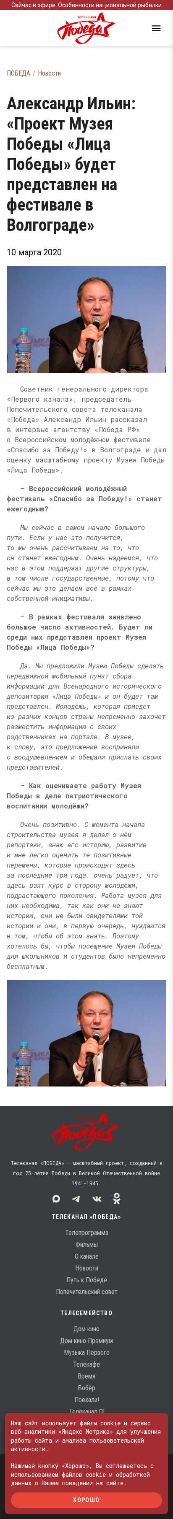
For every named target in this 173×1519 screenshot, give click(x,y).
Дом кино (86, 1329)
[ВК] (96, 1199)
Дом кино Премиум (86, 1341)
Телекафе (86, 1364)
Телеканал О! (87, 1412)
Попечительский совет (87, 1292)
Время (86, 1376)
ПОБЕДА (18, 73)
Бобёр (86, 1388)
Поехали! (86, 1400)
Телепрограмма (86, 1233)
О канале (87, 1256)
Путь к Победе (86, 1280)
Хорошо (86, 1500)
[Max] (56, 1199)
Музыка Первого (87, 1353)
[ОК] (117, 1199)
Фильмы (87, 1245)
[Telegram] (76, 1199)
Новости (49, 73)
